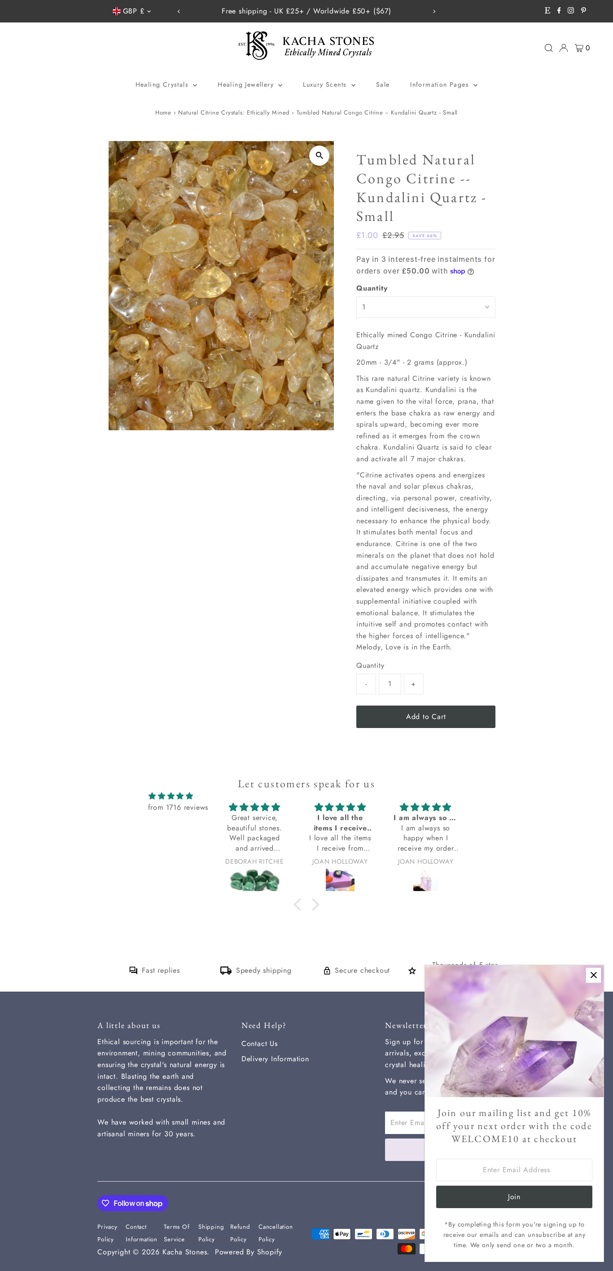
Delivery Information (275, 1059)
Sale (383, 84)
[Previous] (179, 11)
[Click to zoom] (319, 156)
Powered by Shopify (248, 1252)
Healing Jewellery (247, 84)
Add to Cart (426, 716)
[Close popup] (593, 975)
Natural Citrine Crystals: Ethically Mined (233, 112)
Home (163, 112)
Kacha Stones (184, 1252)
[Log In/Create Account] (564, 48)
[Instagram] (570, 11)
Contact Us (259, 1043)
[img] (171, 796)
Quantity (371, 288)
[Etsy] (547, 11)
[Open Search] (549, 48)
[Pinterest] (583, 11)
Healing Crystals (163, 84)
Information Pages (440, 84)
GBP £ (133, 11)
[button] (299, 904)
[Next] (434, 11)
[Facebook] (559, 11)
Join (514, 1197)
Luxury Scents (326, 84)
